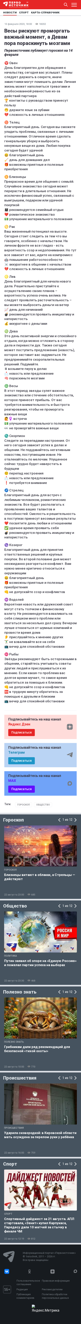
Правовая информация (56, 1280)
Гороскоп (23, 804)
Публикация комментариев (25, 1296)
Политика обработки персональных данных (55, 1296)
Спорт (10, 1164)
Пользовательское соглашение (28, 1282)
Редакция (22, 1289)
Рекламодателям (52, 1289)
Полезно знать (19, 992)
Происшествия (19, 1078)
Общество (43, 804)
